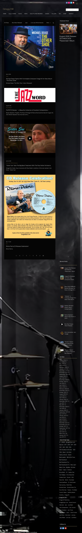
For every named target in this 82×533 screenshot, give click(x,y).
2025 (74, 449)
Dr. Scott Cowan (72, 482)
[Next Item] (74, 29)
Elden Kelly (69, 485)
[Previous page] (19, 255)
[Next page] (39, 255)
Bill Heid (73, 467)
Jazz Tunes (70, 510)
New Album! (9, 107)
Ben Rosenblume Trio (64, 465)
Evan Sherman (63, 490)
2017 (65, 444)
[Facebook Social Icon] (67, 3)
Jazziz (67, 512)
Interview (61, 505)
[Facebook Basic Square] (61, 528)
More (48, 22)
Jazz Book (70, 505)
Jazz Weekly (62, 512)
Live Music (73, 517)
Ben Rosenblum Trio (64, 462)
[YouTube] (73, 3)
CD (6, 244)
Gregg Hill (67, 495)
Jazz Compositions (63, 507)
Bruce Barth (62, 472)
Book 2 (65, 470)
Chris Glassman (70, 475)
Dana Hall (61, 480)
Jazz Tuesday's (63, 510)
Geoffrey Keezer (71, 492)
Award (69, 455)
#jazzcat (61, 444)
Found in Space (63, 492)
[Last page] (43, 255)
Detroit (66, 480)
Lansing (73, 515)
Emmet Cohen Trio (71, 487)
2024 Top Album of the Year (65, 449)
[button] (76, 3)
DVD (73, 477)
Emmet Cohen (62, 487)
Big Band (68, 467)
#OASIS (63, 442)
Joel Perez (61, 515)
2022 (64, 447)
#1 (60, 442)
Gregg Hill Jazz (63, 497)
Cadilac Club (71, 472)
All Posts (6, 22)
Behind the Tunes (71, 457)
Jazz (26, 22)
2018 (69, 444)
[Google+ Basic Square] (65, 528)
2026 (60, 452)
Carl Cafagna (62, 475)
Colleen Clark (62, 477)
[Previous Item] (62, 29)
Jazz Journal (72, 507)
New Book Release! (17, 22)
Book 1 (61, 470)
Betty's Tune (62, 467)
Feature (69, 490)
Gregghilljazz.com (63, 502)
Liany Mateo (62, 517)
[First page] (16, 255)
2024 (70, 447)
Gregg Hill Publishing (64, 500)
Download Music (63, 482)
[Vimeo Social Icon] (71, 3)
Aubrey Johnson (63, 455)
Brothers (70, 470)
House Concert (72, 502)
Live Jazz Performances (37, 22)
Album (64, 452)
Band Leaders (62, 457)
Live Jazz (68, 517)
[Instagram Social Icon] (69, 3)
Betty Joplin (73, 465)
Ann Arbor (69, 452)
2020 (75, 444)
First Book (74, 490)
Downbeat (71, 480)
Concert (69, 477)
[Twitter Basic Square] (63, 528)
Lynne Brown (34, 532)
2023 (67, 447)
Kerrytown (67, 515)
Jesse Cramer (73, 512)
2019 (72, 444)
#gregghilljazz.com (70, 442)
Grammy (61, 495)
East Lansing (62, 485)
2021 (60, 447)
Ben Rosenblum (63, 460)
